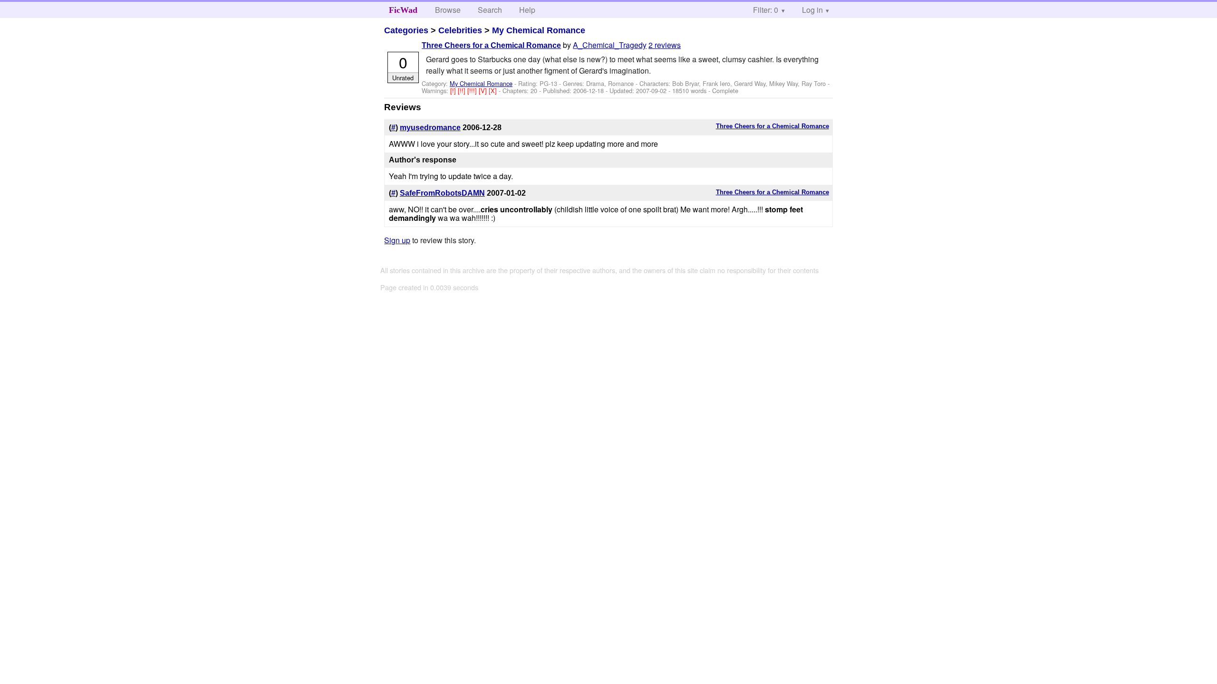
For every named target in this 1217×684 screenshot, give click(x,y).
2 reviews (664, 44)
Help (527, 9)
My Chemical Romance (538, 30)
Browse (448, 9)
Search (490, 9)
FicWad (403, 10)
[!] (454, 90)
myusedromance (430, 128)
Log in (812, 9)
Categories (406, 30)
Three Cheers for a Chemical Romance (491, 45)
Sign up (397, 240)
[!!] (462, 90)
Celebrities (460, 30)
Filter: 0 (765, 9)
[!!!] (473, 90)
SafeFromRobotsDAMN (442, 193)
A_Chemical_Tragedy (610, 44)
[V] (484, 90)
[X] (494, 90)
